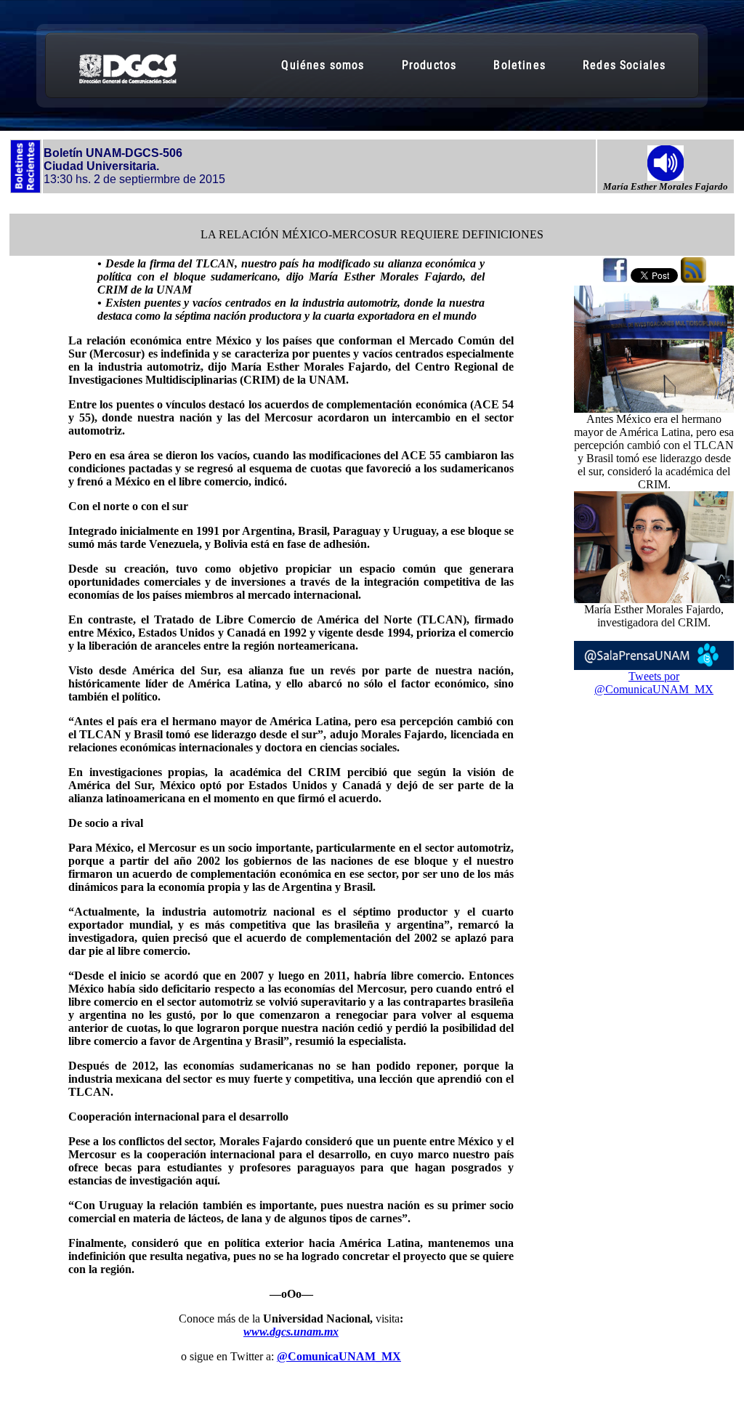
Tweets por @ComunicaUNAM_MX (653, 682)
